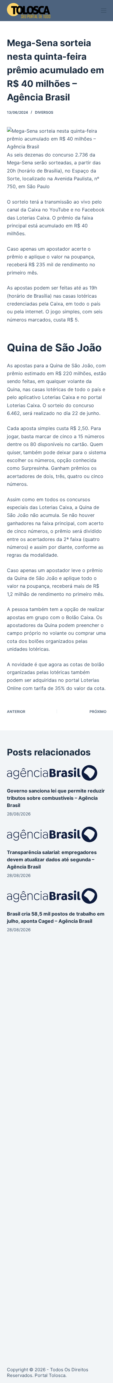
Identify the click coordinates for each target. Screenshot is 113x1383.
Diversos (44, 112)
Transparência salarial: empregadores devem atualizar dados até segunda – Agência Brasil (52, 859)
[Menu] (103, 10)
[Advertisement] (56, 1013)
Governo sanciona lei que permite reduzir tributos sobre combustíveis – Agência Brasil (56, 798)
